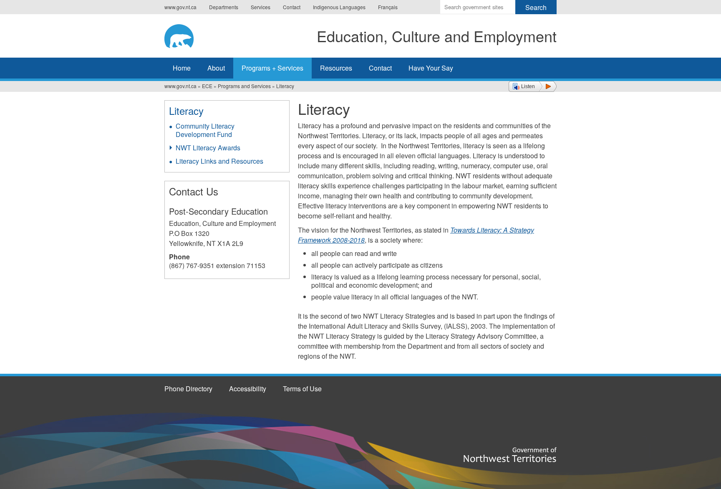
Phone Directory (188, 388)
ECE (207, 85)
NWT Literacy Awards (208, 147)
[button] (533, 86)
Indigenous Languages (339, 6)
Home (182, 68)
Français (388, 6)
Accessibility (247, 388)
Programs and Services (244, 85)
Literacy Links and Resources (219, 161)
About (216, 68)
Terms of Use (302, 388)
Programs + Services (272, 68)
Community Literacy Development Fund (205, 130)
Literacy (186, 110)
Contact (291, 6)
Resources (336, 68)
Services (260, 6)
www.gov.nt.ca (180, 6)
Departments (223, 6)
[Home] (185, 34)
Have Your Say (430, 68)
